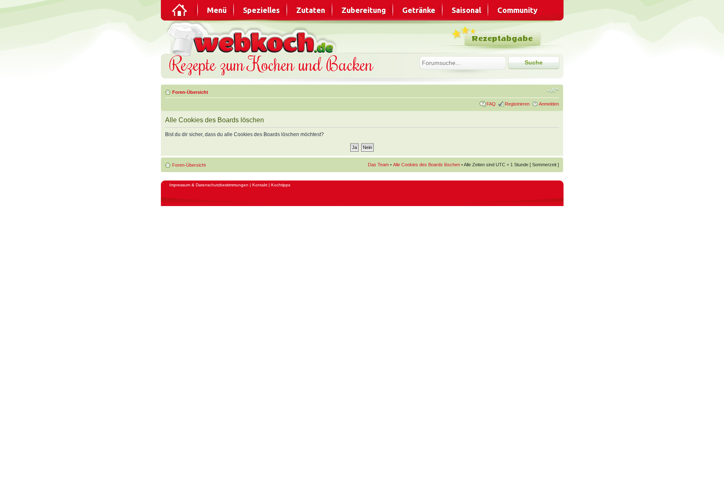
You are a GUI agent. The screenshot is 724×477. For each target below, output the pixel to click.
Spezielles (261, 10)
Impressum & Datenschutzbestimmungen (208, 185)
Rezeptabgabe (502, 38)
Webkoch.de (253, 38)
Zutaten (310, 10)
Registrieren (517, 103)
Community (517, 10)
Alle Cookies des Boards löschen (426, 164)
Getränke (418, 10)
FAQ (491, 103)
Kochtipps (280, 185)
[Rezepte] (180, 10)
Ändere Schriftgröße (553, 90)
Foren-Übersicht (190, 92)
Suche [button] (534, 62)
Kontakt (259, 185)
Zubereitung (363, 10)
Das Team (378, 164)
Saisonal (466, 10)
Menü (217, 10)
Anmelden (549, 103)
